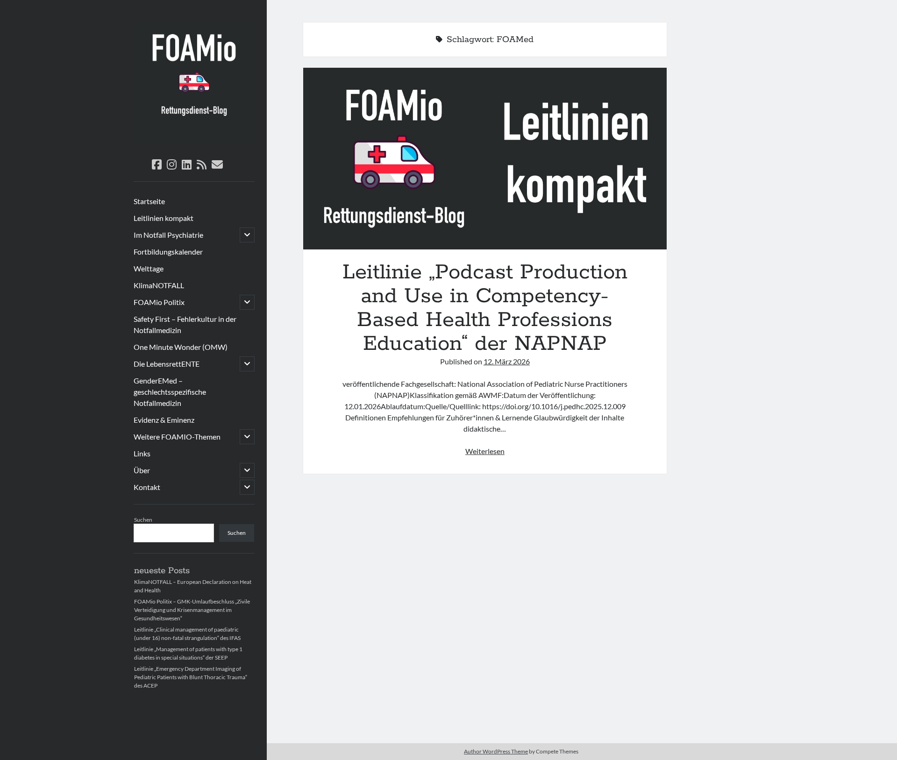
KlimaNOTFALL (159, 285)
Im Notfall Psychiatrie (168, 234)
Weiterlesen (485, 451)
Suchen (143, 519)
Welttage (149, 268)
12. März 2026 (507, 361)
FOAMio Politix (159, 302)
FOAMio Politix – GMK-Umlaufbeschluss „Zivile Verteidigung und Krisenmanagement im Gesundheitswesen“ (192, 610)
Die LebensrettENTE (166, 363)
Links (142, 453)
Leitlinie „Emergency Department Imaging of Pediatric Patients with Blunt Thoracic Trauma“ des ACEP (190, 677)
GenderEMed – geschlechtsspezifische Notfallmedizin (170, 391)
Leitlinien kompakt (163, 217)
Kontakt (147, 487)
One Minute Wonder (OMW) (181, 346)
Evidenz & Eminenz (164, 419)
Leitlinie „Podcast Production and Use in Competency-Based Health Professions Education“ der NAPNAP (485, 158)
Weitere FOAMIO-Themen (177, 436)
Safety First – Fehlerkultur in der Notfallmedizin (185, 324)
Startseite (149, 201)
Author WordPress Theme (496, 751)
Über (142, 470)
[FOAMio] (194, 140)
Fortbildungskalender (168, 251)
